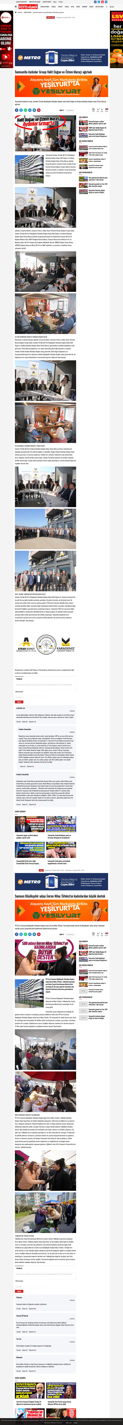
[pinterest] (38, 110)
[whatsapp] (25, 110)
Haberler (20, 12)
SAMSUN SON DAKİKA (34, 2)
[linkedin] (34, 110)
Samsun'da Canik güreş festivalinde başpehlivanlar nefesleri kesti (59, 862)
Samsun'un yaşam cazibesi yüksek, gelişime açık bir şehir (27, 836)
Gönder (19, 702)
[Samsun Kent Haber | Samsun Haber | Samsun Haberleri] (28, 6)
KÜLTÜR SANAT (100, 6)
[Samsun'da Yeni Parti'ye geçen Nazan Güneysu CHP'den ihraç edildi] (61, 1391)
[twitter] (21, 110)
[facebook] (16, 110)
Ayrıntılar (68, 1423)
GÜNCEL (53, 6)
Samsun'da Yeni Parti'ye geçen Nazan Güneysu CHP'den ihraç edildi (59, 1403)
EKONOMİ (84, 6)
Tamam (75, 1423)
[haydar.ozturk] (106, 2)
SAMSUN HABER (47, 2)
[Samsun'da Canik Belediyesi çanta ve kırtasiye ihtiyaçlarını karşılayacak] (61, 824)
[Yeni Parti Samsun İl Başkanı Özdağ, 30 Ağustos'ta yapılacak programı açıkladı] (30, 1391)
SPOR (72, 6)
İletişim (61, 2)
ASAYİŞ (67, 6)
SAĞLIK (91, 6)
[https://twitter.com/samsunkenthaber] (99, 2)
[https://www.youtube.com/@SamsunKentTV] (102, 2)
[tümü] (107, 6)
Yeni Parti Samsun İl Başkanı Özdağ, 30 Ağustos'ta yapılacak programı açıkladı (28, 1403)
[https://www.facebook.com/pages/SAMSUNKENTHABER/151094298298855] (95, 2)
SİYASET (60, 6)
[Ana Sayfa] (15, 12)
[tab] (19, 678)
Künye (55, 2)
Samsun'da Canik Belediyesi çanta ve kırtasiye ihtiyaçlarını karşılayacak (59, 836)
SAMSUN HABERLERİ (21, 2)
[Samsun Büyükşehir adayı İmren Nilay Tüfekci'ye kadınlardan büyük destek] (45, 957)
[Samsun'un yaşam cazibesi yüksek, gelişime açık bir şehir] (30, 824)
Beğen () (24, 722)
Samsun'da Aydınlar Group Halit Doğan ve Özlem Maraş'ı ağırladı (48, 12)
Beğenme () (32, 722)
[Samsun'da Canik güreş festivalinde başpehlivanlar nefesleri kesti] (61, 850)
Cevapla (18, 722)
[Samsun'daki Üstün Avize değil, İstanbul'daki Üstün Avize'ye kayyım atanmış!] (30, 850)
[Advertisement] (61, 34)
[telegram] (30, 110)
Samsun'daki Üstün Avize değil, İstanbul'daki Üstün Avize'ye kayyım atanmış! (27, 862)
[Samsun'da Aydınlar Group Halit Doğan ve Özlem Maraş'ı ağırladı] (45, 133)
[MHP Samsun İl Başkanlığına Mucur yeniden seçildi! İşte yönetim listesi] (30, 1416)
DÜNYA (78, 6)
